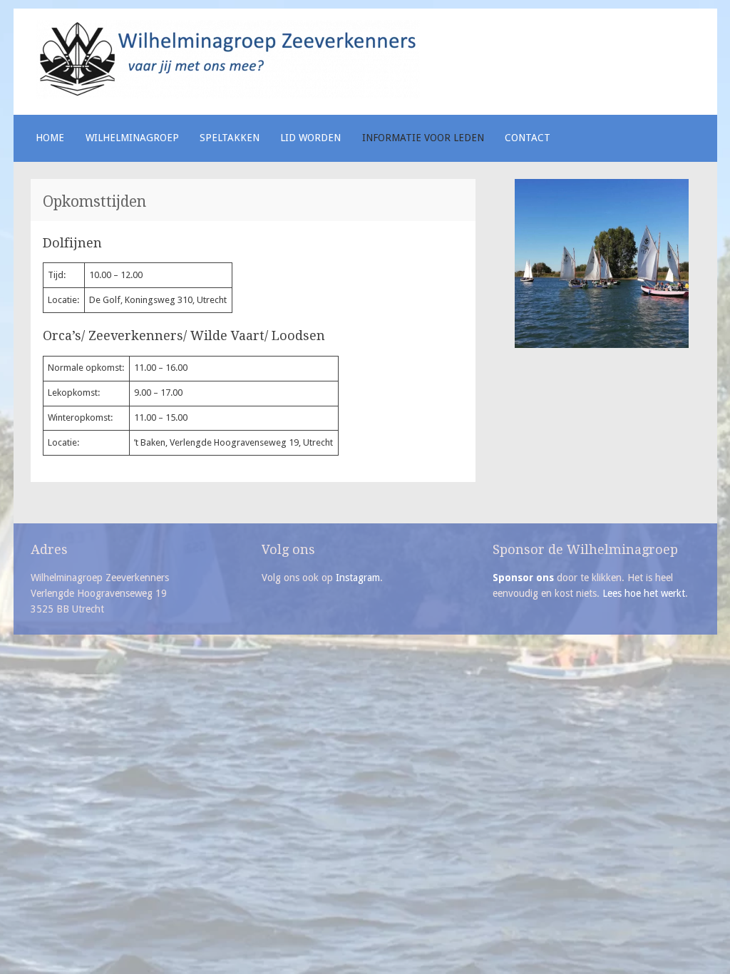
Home (50, 137)
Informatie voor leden (423, 137)
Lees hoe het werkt (643, 593)
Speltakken (229, 137)
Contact (527, 137)
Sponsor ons (523, 577)
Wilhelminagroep (132, 137)
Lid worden (310, 137)
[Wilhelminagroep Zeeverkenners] (228, 95)
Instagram (358, 577)
